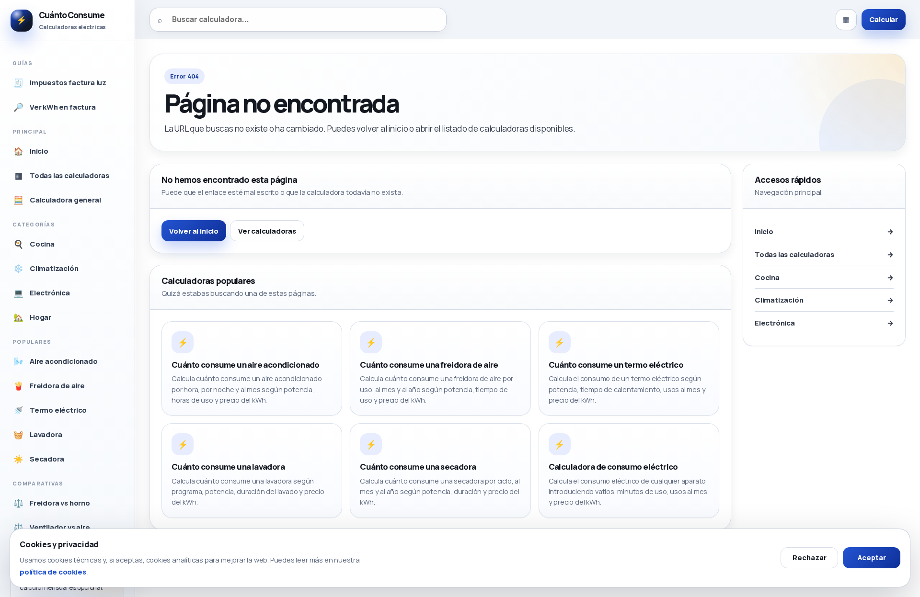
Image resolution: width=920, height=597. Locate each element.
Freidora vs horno (51, 502)
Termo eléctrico (50, 410)
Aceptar (872, 557)
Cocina (34, 243)
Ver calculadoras (267, 231)
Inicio (30, 151)
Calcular (883, 19)
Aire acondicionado (55, 361)
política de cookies (53, 571)
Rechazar (810, 557)
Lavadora (37, 434)
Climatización (45, 268)
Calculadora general (57, 199)
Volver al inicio (193, 231)
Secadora (38, 458)
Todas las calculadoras (62, 175)
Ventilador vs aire (51, 527)
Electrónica (41, 292)
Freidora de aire (49, 385)
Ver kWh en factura (54, 107)
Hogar (32, 317)
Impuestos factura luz (59, 82)
